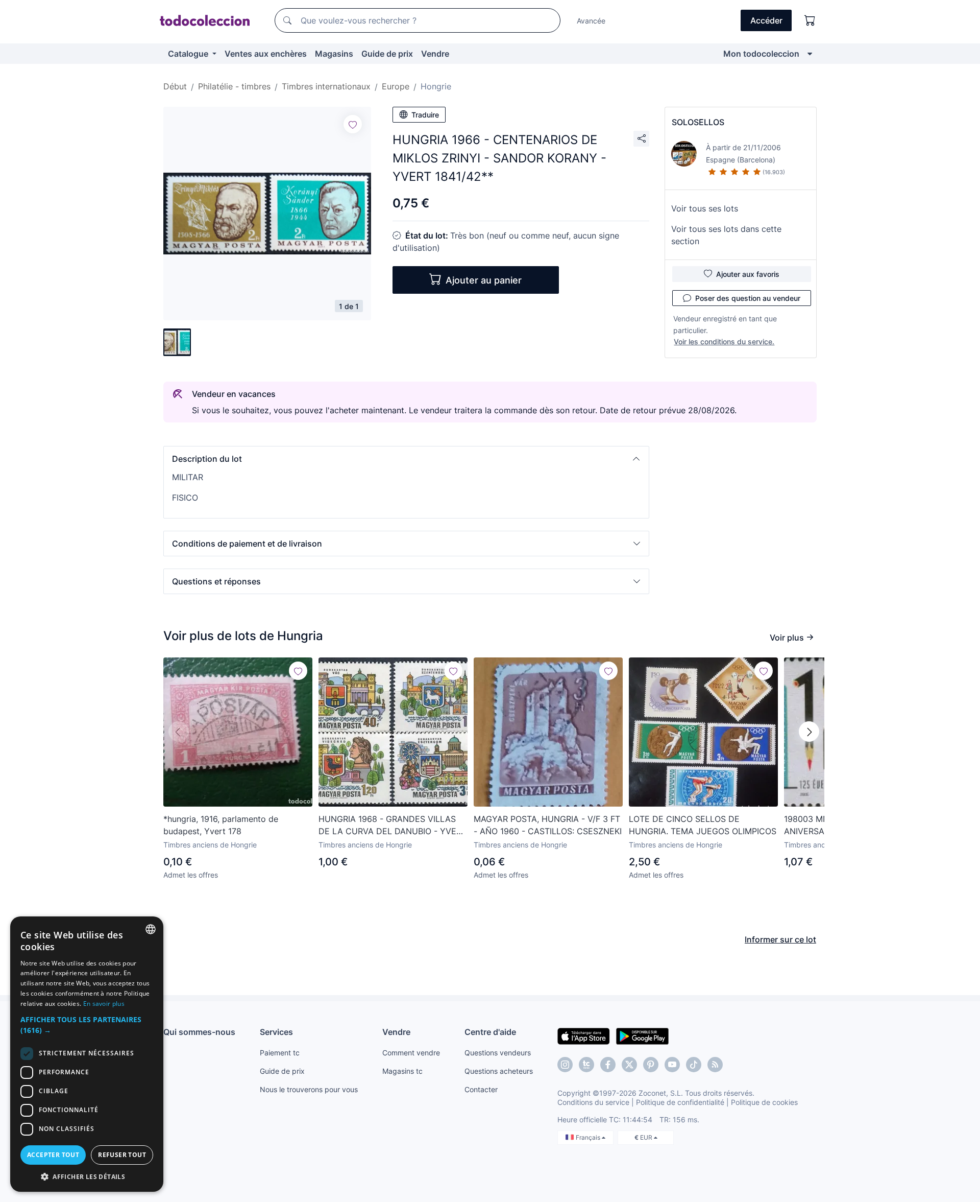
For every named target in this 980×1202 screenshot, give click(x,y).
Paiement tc (280, 1052)
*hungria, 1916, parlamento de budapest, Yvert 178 (220, 825)
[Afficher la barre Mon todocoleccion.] (809, 53)
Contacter (481, 1089)
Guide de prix (387, 54)
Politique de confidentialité (680, 1102)
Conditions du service (593, 1102)
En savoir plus (104, 1003)
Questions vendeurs (497, 1052)
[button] (406, 459)
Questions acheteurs (498, 1071)
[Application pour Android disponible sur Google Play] (642, 1035)
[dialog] (86, 1054)
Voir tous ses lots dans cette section (726, 235)
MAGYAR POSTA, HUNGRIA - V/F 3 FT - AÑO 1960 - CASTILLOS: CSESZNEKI (548, 825)
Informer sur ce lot (780, 939)
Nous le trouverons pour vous (309, 1089)
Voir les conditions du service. (724, 341)
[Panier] (810, 20)
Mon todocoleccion (761, 54)
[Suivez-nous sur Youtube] (672, 1064)
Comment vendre (411, 1052)
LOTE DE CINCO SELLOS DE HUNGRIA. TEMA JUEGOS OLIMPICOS (702, 825)
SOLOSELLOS (698, 122)
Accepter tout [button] (53, 1154)
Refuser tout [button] (122, 1154)
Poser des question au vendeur (747, 298)
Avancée (591, 20)
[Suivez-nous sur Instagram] (565, 1064)
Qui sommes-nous (199, 1032)
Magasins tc (402, 1071)
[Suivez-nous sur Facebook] (608, 1064)
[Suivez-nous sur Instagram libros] (586, 1064)
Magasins (334, 54)
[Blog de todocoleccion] (715, 1064)
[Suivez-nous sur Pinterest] (650, 1064)
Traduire (425, 114)
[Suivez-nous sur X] (629, 1064)
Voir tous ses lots (704, 208)
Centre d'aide (490, 1032)
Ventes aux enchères (266, 54)
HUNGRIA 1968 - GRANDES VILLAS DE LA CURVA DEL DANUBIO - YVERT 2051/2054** (392, 825)
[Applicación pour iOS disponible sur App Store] (583, 1035)
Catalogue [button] (189, 54)
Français (589, 1137)
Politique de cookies (764, 1102)
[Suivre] (353, 124)
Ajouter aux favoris (747, 274)
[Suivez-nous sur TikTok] (693, 1064)
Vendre (435, 54)
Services (276, 1032)
